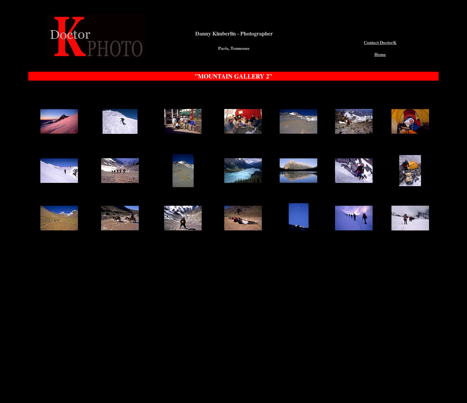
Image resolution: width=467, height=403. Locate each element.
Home (380, 54)
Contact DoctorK (380, 42)
